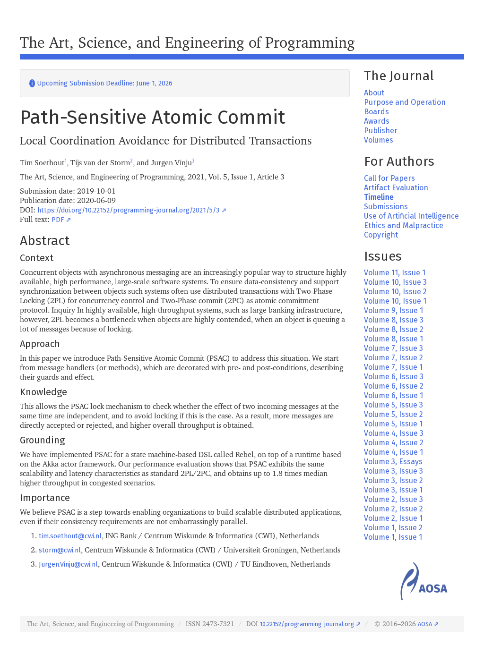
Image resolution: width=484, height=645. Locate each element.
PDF (58, 220)
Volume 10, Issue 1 (395, 301)
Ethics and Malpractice (403, 225)
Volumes (378, 140)
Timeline (379, 197)
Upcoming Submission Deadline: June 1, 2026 (101, 83)
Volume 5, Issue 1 (393, 423)
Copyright (381, 234)
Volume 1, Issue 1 (393, 537)
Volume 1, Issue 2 (393, 527)
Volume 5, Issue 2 (393, 414)
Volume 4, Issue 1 (393, 452)
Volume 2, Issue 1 (393, 518)
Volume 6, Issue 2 (394, 386)
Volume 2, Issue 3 (393, 499)
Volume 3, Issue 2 (393, 480)
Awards (376, 121)
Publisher (381, 130)
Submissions (386, 206)
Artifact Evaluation (396, 187)
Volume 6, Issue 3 (394, 376)
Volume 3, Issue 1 (393, 489)
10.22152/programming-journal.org (307, 624)
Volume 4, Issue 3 (394, 433)
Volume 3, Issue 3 (393, 471)
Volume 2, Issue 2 (393, 508)
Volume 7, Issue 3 (393, 348)
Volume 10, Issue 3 (395, 282)
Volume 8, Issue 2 (394, 329)
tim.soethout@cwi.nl (70, 536)
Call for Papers (389, 178)
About (374, 92)
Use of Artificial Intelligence (411, 216)
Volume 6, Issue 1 (393, 395)
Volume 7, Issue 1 (393, 367)
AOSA (425, 624)
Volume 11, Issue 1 (394, 272)
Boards (376, 111)
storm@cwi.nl (60, 550)
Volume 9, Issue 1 (393, 310)
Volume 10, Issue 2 (395, 291)
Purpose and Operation (405, 102)
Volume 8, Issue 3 (394, 319)
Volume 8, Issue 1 (393, 338)
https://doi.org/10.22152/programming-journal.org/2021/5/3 (128, 210)
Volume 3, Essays (393, 461)
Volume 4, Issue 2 (394, 442)
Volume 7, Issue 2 (393, 357)
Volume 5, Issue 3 (393, 404)
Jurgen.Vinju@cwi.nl (68, 564)
